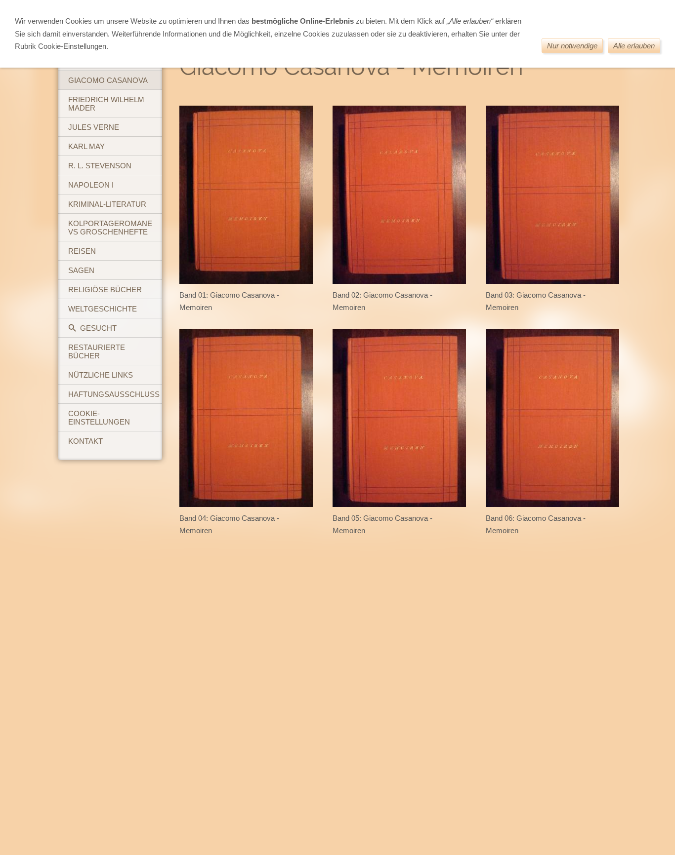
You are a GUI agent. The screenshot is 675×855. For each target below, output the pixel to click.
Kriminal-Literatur (107, 204)
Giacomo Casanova (108, 80)
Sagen (81, 270)
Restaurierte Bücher (96, 351)
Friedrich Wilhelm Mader (106, 103)
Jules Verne (93, 127)
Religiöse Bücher (105, 289)
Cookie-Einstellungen (99, 417)
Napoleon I (91, 185)
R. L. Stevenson (99, 165)
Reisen (82, 251)
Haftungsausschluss (114, 394)
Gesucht (98, 328)
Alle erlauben (634, 45)
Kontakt (85, 441)
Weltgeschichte (102, 309)
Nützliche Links (100, 375)
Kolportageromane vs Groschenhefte (110, 227)
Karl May (86, 146)
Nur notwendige (572, 45)
